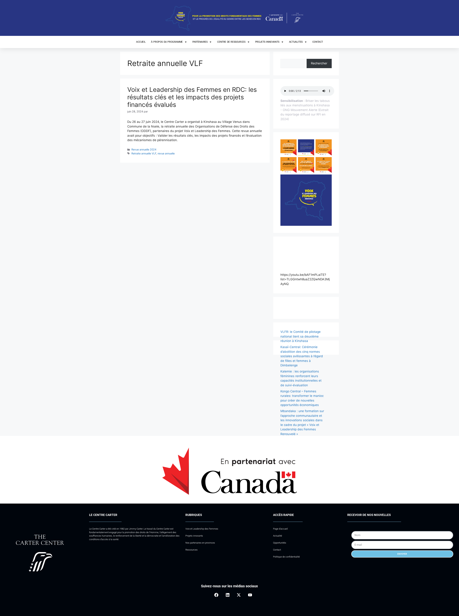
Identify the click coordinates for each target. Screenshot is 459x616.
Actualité (277, 535)
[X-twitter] (238, 594)
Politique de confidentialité (286, 556)
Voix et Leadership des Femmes (201, 528)
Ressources (191, 549)
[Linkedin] (227, 594)
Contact (277, 549)
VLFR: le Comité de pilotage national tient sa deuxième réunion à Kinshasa (300, 336)
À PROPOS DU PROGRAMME (167, 41)
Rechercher (319, 63)
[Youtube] (250, 594)
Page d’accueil (280, 528)
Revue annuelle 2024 (143, 149)
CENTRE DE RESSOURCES (231, 41)
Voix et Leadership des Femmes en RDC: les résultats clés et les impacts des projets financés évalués (192, 97)
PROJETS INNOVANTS (267, 41)
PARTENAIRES (200, 41)
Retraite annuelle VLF (143, 153)
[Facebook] (216, 594)
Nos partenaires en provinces (200, 542)
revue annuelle (166, 153)
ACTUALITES (296, 41)
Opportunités (279, 542)
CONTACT (317, 41)
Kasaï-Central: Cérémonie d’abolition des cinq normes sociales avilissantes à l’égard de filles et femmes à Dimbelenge (301, 356)
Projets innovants (194, 535)
